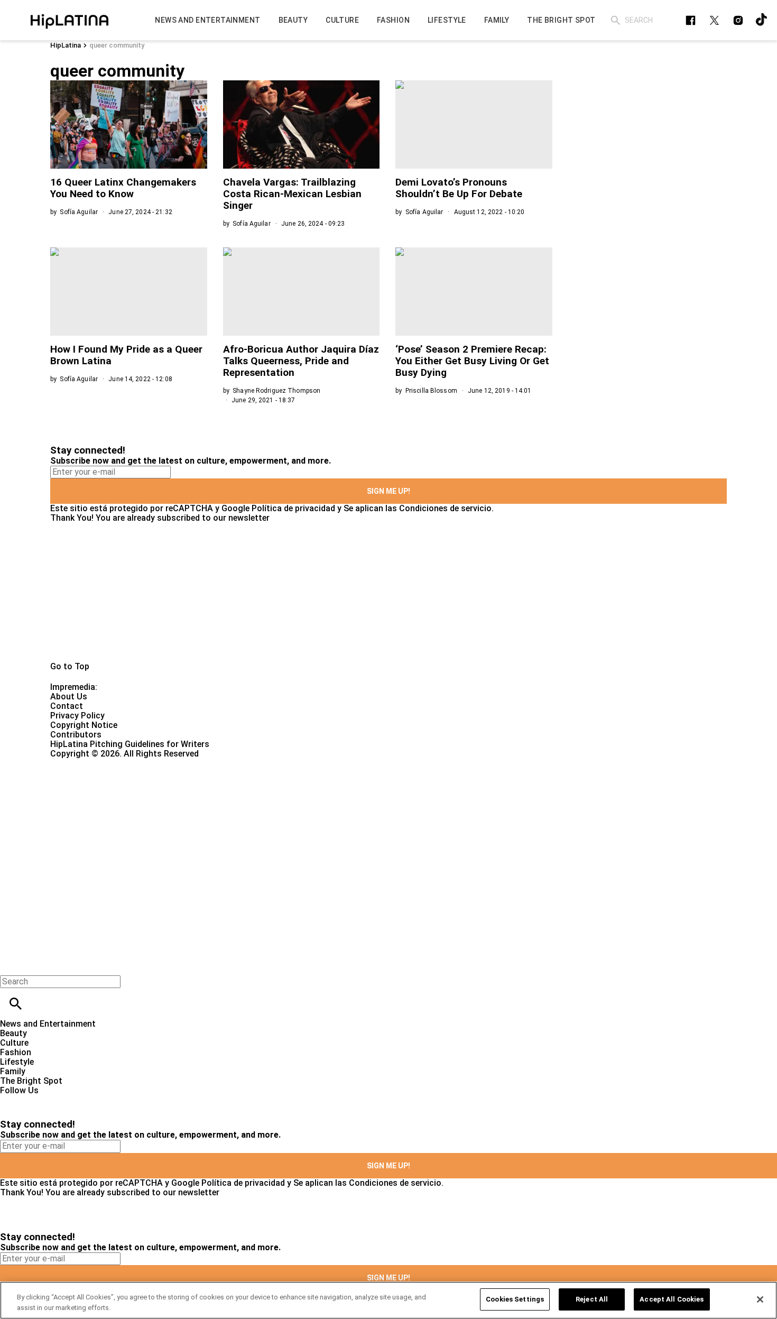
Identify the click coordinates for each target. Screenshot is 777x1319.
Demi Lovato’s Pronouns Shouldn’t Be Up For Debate (458, 188)
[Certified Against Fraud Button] (88, 763)
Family (12, 1071)
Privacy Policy (77, 716)
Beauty (13, 1033)
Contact (66, 706)
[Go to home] (388, 592)
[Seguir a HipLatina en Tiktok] (762, 20)
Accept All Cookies (672, 1299)
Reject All (592, 1299)
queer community (116, 45)
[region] (388, 1300)
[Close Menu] (12, 963)
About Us (68, 696)
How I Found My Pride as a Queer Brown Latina (126, 355)
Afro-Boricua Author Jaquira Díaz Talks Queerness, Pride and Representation (301, 361)
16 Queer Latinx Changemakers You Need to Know (123, 188)
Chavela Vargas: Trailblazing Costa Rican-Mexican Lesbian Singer (292, 193)
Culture (14, 1043)
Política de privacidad (293, 508)
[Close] (760, 1299)
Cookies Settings (515, 1299)
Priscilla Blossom (431, 390)
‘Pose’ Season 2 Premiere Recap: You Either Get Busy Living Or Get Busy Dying (472, 361)
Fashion (15, 1052)
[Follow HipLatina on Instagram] (738, 20)
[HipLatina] (69, 20)
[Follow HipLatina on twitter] (714, 20)
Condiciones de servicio (445, 508)
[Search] (615, 20)
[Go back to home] (318, 797)
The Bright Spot (31, 1081)
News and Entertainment (48, 1024)
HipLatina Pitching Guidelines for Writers (129, 744)
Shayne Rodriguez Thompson (276, 390)
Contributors (75, 735)
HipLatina (65, 45)
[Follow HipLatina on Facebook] (690, 20)
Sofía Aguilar (79, 212)
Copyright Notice (83, 725)
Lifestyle (17, 1062)
